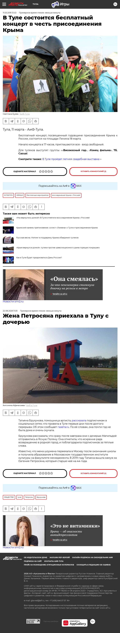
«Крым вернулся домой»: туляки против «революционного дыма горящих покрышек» (58, 247)
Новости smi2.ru (13, 301)
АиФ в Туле (31, 405)
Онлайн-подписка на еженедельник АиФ (92, 558)
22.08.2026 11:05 (10, 311)
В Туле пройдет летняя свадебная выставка (70, 159)
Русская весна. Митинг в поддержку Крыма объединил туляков (47, 237)
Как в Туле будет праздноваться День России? (39, 257)
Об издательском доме (35, 558)
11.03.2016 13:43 (9, 13)
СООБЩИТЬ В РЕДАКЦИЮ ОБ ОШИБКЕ (94, 565)
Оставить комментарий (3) (93, 171)
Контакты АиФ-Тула (53, 561)
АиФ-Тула (25, 114)
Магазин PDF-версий (60, 558)
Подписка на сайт (33, 561)
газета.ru (63, 427)
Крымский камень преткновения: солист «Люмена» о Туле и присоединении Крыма (57, 227)
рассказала (79, 420)
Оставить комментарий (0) (93, 473)
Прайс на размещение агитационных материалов (49, 565)
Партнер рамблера (50, 621)
